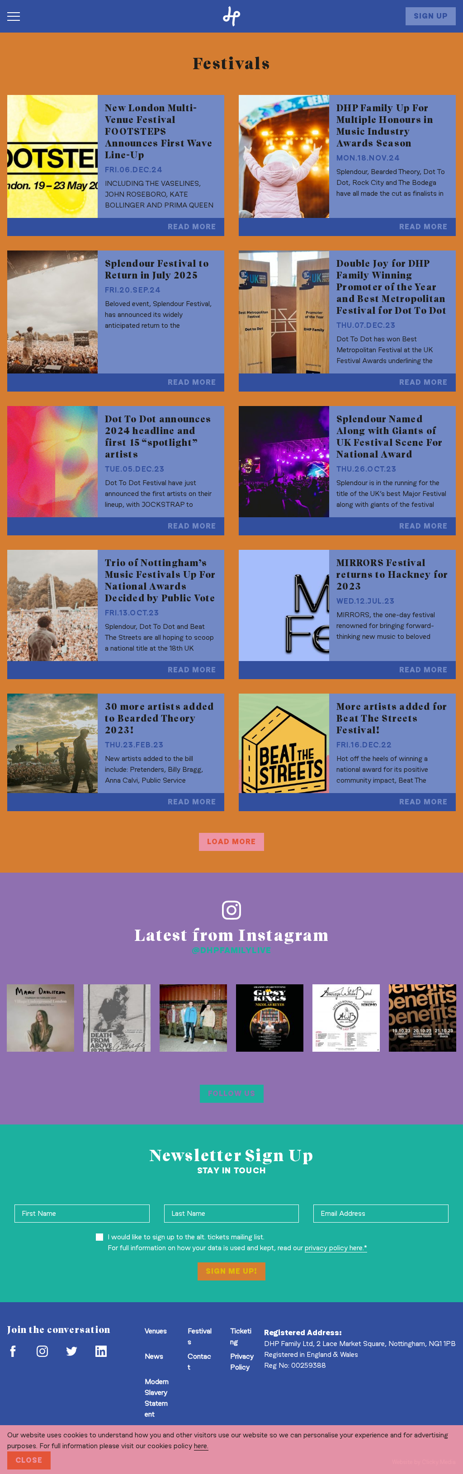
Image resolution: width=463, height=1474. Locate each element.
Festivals (200, 1336)
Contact (199, 1361)
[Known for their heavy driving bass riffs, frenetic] (117, 1018)
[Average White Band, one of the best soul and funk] (346, 1018)
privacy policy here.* (336, 1247)
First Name (39, 1213)
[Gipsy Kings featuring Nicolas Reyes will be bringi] (269, 1018)
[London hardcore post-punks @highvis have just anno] (193, 1018)
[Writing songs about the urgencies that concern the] (422, 1018)
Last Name (188, 1213)
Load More (231, 841)
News (154, 1356)
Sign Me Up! (231, 1271)
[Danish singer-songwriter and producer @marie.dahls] (40, 1018)
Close (29, 1460)
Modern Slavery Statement (157, 1397)
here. (201, 1445)
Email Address (343, 1213)
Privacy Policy (242, 1361)
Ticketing (240, 1336)
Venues (156, 1331)
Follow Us (231, 1093)
